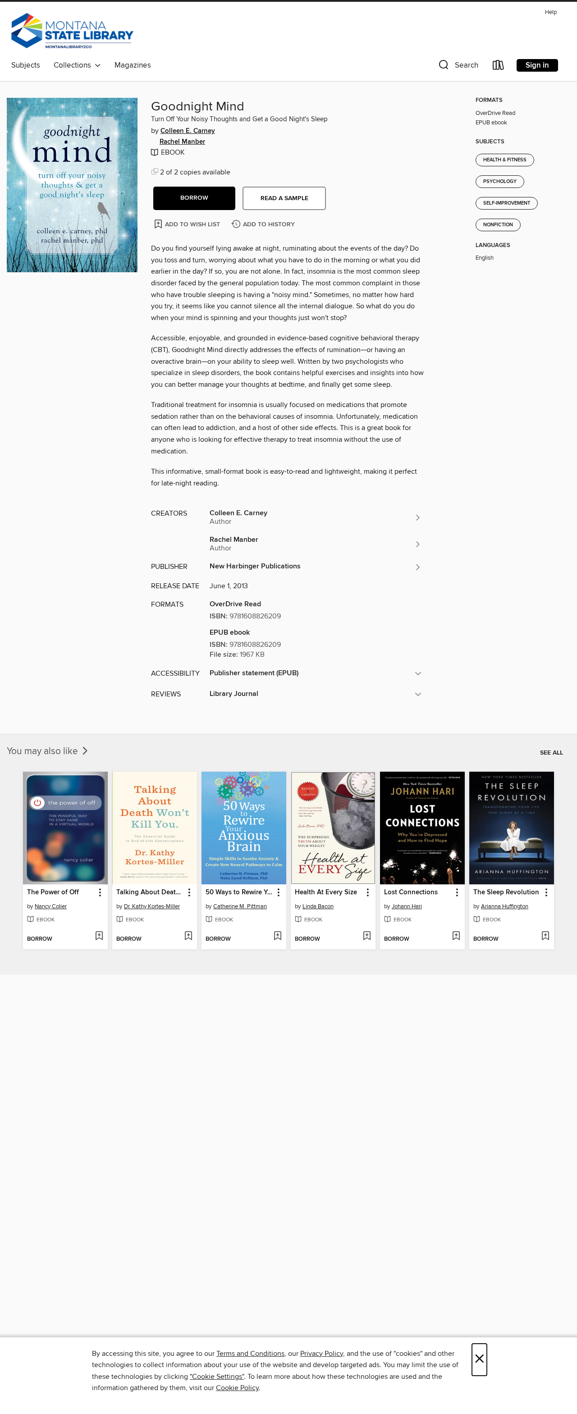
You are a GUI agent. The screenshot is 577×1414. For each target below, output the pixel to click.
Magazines (132, 65)
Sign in (537, 65)
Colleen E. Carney (187, 131)
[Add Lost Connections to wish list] (456, 937)
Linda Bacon (318, 906)
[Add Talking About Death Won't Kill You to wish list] (188, 937)
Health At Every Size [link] (326, 892)
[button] (457, 67)
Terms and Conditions (250, 1353)
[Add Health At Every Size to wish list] (366, 937)
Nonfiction (498, 225)
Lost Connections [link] (411, 892)
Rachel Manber (182, 142)
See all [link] (551, 753)
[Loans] (498, 67)
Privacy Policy (321, 1353)
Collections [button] (74, 65)
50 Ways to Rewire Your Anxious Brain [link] (240, 892)
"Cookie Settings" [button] (217, 1376)
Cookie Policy (237, 1387)
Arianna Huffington (504, 906)
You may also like (43, 751)
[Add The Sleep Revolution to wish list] (545, 937)
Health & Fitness (505, 160)
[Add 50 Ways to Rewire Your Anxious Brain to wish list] (277, 937)
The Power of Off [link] (53, 892)
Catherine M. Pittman (240, 906)
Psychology (500, 181)
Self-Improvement (506, 203)
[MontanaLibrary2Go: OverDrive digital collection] (72, 31)
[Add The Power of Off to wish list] (99, 937)
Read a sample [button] (284, 198)
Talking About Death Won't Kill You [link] (150, 892)
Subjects (25, 65)
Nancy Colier (51, 906)
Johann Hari (407, 906)
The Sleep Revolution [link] (506, 892)
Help (551, 12)
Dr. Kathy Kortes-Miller (152, 906)
